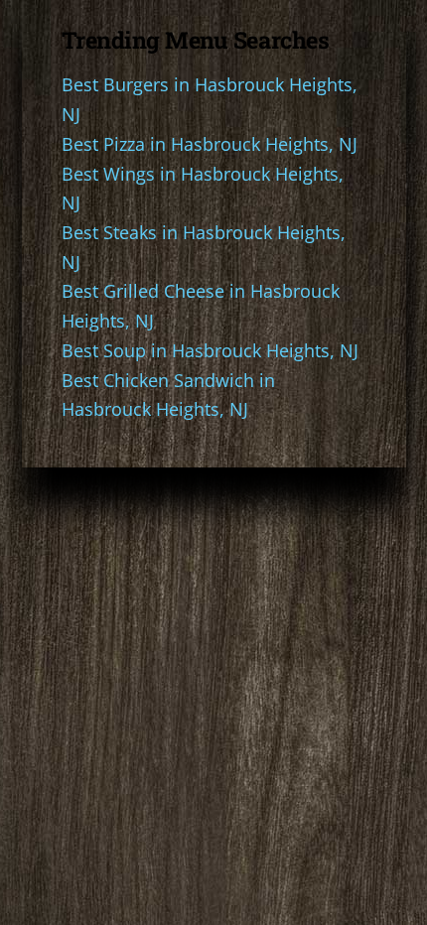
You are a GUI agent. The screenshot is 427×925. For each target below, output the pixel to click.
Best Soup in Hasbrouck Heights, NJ (210, 350)
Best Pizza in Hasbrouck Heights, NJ (209, 144)
